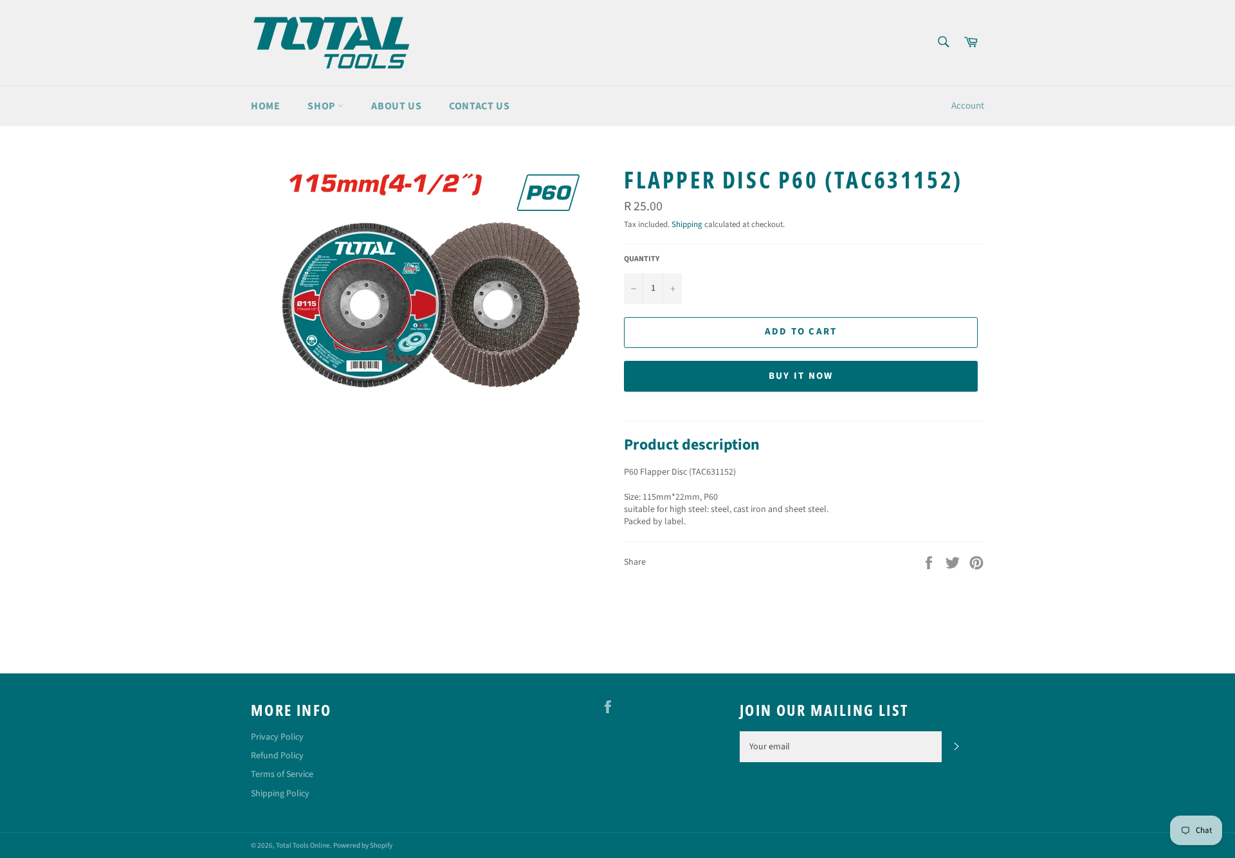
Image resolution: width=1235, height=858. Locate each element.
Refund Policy (277, 755)
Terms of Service (282, 774)
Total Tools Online (303, 845)
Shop (322, 106)
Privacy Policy (277, 737)
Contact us (479, 106)
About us (396, 106)
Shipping (687, 224)
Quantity (641, 259)
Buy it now (801, 376)
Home (265, 106)
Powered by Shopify (362, 845)
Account (967, 106)
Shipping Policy (280, 793)
